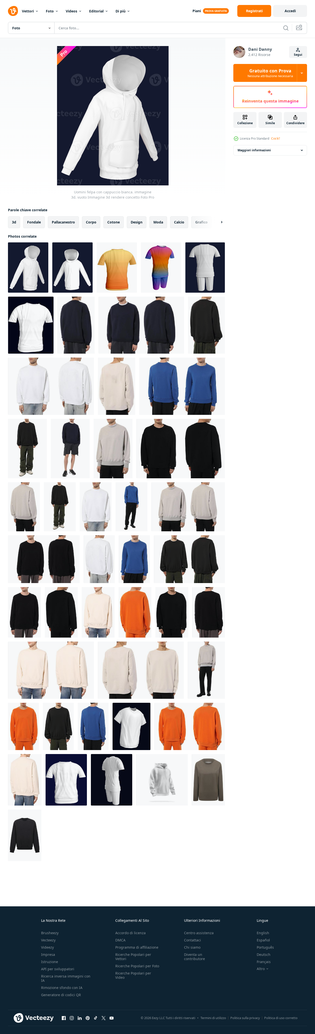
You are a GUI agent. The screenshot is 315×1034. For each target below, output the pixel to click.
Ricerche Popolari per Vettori (133, 956)
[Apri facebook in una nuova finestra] (64, 1018)
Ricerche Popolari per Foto (137, 966)
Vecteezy (48, 940)
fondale (34, 222)
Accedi (290, 10)
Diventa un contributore (194, 956)
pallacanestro (63, 222)
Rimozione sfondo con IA (61, 987)
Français (264, 961)
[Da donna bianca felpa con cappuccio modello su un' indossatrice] (208, 780)
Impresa (48, 954)
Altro (261, 969)
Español (263, 940)
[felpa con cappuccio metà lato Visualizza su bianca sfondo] (162, 780)
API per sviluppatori (57, 969)
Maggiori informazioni (254, 150)
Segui (298, 55)
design (136, 222)
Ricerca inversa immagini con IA (65, 978)
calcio (179, 222)
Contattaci (192, 940)
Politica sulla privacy (245, 1018)
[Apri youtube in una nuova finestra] (112, 1018)
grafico (201, 222)
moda (158, 222)
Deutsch (263, 954)
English (263, 932)
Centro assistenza (199, 932)
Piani (196, 10)
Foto (50, 11)
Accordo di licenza (130, 932)
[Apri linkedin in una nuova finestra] (80, 1018)
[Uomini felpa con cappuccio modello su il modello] (76, 325)
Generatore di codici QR (61, 994)
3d (14, 222)
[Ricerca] (286, 28)
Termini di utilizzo (213, 1018)
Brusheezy (50, 932)
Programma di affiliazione (136, 947)
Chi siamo (192, 947)
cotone (113, 222)
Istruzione (49, 961)
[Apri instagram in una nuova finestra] (72, 1018)
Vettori (28, 11)
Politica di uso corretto (281, 1018)
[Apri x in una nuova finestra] (104, 1018)
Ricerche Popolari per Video (133, 975)
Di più (121, 11)
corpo (91, 222)
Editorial (96, 11)
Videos (71, 11)
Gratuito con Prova (270, 73)
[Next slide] (217, 222)
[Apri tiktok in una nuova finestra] (96, 1018)
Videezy (47, 947)
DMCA (120, 940)
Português (265, 947)
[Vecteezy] (13, 11)
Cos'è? (275, 138)
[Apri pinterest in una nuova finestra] (88, 1018)
